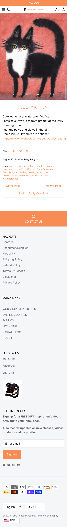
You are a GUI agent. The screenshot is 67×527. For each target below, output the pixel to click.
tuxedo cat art (10, 175)
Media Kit (9, 253)
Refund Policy (11, 265)
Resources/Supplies (15, 247)
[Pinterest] (18, 465)
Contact (8, 242)
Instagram (9, 358)
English (10, 507)
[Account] (56, 9)
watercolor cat (10, 178)
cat (11, 166)
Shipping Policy (12, 259)
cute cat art (28, 166)
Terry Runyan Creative (14, 172)
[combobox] (11, 520)
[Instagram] (13, 465)
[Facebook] (4, 465)
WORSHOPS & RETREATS (19, 309)
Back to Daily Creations (33, 193)
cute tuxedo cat (44, 166)
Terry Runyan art (45, 169)
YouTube (8, 372)
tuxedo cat (42, 172)
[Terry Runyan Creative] (33, 9)
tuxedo (31, 172)
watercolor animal (40, 175)
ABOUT (7, 337)
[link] (34, 138)
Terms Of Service (14, 270)
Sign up (12, 454)
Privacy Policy (11, 282)
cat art (17, 166)
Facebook (9, 365)
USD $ (32, 507)
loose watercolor (11, 169)
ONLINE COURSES (15, 314)
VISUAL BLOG (12, 332)
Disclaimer (9, 276)
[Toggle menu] (3, 9)
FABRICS (8, 320)
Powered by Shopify (47, 515)
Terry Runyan (28, 169)
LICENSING (10, 326)
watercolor (24, 175)
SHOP (6, 303)
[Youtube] (8, 465)
